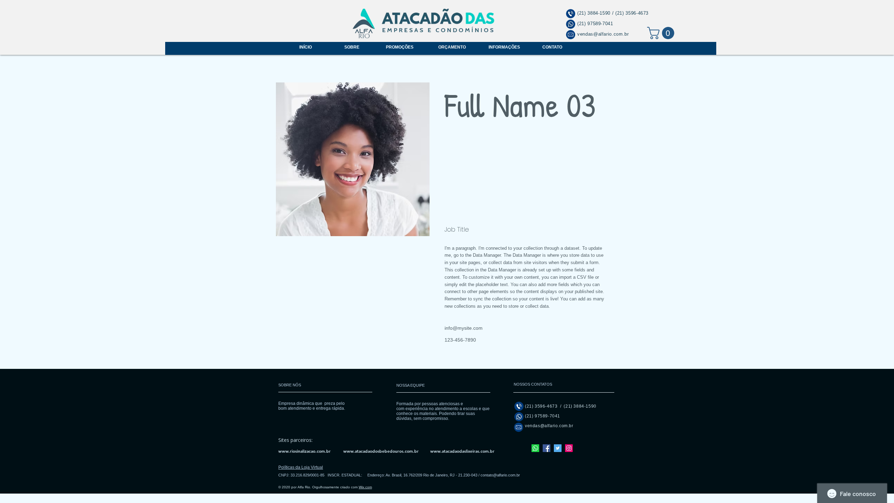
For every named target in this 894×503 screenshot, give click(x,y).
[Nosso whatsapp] (535, 448)
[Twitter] (558, 448)
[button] (662, 33)
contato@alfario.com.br (500, 475)
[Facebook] (546, 448)
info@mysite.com (464, 328)
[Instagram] (569, 448)
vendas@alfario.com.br (603, 34)
